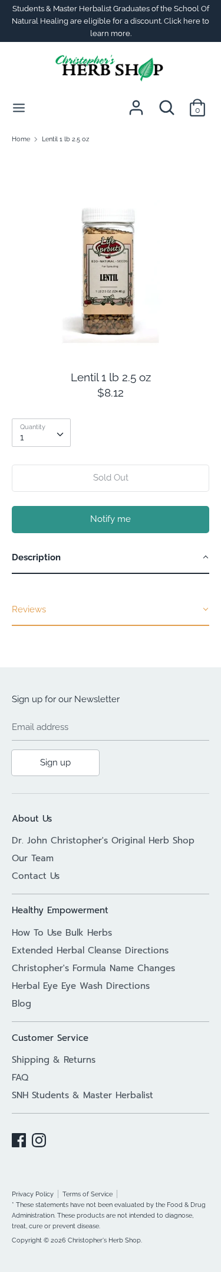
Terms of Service (87, 1194)
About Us (32, 818)
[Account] (136, 103)
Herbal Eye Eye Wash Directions (81, 985)
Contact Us (36, 875)
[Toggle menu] (19, 107)
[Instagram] (39, 1138)
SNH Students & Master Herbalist (82, 1095)
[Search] (167, 103)
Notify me (110, 519)
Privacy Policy (33, 1194)
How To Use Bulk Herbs (62, 932)
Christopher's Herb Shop (104, 1240)
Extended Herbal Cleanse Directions (90, 950)
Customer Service (50, 1037)
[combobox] (41, 432)
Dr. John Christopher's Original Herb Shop (103, 840)
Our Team (33, 858)
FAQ (20, 1077)
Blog (21, 1003)
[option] (110, 252)
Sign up (55, 762)
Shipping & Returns (53, 1059)
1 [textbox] (22, 437)
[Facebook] (19, 1138)
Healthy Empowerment (60, 910)
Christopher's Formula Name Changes (93, 968)
